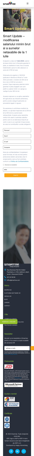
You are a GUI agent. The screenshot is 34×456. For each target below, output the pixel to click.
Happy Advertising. (22, 445)
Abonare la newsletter (11, 165)
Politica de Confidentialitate (19, 161)
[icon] (11, 451)
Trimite (15, 175)
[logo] (9, 3)
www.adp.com (18, 377)
